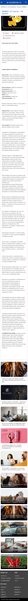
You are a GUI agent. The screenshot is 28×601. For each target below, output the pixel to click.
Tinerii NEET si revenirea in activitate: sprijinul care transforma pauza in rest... (14, 468)
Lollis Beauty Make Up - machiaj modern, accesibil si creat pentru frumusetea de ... (12, 446)
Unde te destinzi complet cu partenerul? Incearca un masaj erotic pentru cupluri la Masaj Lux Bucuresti (13, 500)
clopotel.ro (4, 596)
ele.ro (2, 589)
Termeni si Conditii (6, 578)
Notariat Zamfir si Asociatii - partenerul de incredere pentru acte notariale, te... (14, 402)
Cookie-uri (3, 575)
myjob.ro (3, 594)
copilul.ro (16, 594)
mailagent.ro (17, 592)
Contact (17, 575)
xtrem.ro (3, 592)
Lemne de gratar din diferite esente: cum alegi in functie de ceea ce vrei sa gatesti (13, 517)
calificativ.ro (17, 587)
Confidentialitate (5, 580)
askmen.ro (3, 587)
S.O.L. (16, 580)
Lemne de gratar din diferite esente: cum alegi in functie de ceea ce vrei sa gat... (13, 380)
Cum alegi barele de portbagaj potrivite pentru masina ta (14, 533)
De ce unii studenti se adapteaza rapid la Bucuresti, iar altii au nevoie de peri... (14, 424)
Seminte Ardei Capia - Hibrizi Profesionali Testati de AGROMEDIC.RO (13, 566)
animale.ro (17, 589)
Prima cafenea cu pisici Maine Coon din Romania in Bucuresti (14, 485)
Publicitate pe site (19, 578)
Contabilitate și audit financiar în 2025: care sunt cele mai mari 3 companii (14, 550)
